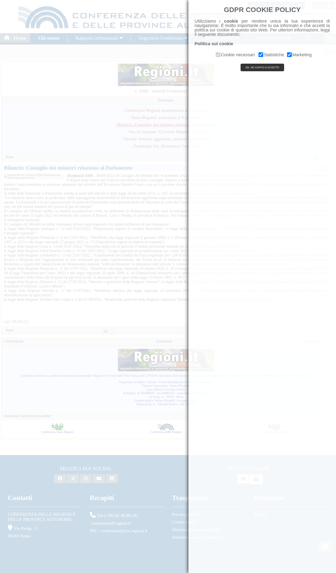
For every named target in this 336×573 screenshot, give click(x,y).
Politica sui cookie (214, 43)
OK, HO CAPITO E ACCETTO (262, 67)
